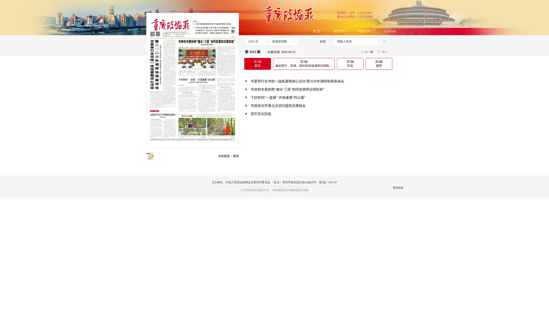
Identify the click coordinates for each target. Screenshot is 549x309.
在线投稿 (390, 31)
